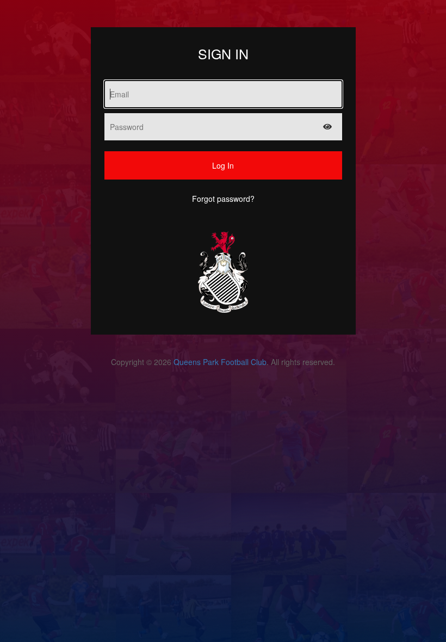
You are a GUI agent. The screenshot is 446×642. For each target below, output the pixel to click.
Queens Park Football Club (220, 361)
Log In (223, 165)
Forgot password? (223, 198)
